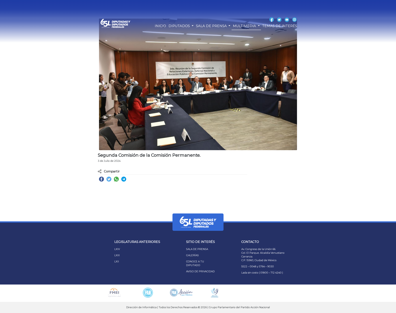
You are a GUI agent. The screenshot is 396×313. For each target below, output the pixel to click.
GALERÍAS (192, 255)
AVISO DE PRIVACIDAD (200, 271)
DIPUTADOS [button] (179, 26)
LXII (116, 261)
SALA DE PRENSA (197, 249)
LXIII (117, 255)
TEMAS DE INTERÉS (279, 26)
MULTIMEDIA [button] (245, 26)
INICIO (160, 26)
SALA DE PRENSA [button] (212, 26)
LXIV (117, 249)
